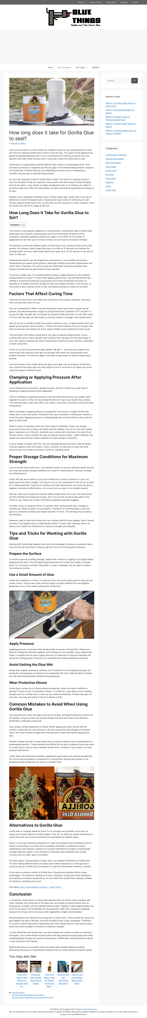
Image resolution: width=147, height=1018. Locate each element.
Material (95, 67)
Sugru (108, 186)
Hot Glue (110, 174)
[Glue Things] (73, 17)
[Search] (134, 80)
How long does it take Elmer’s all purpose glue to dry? (32, 997)
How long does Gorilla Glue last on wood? (35, 979)
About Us (81, 2)
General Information (115, 159)
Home (50, 67)
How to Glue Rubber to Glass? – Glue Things (40, 887)
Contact (135, 2)
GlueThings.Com (90, 1009)
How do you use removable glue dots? (63, 979)
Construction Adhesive (116, 155)
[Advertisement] (73, 47)
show (22, 225)
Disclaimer (124, 2)
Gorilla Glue (111, 170)
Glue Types (80, 67)
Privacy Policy (111, 2)
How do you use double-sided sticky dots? (77, 979)
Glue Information (64, 67)
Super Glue (111, 190)
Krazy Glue (111, 178)
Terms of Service (95, 2)
